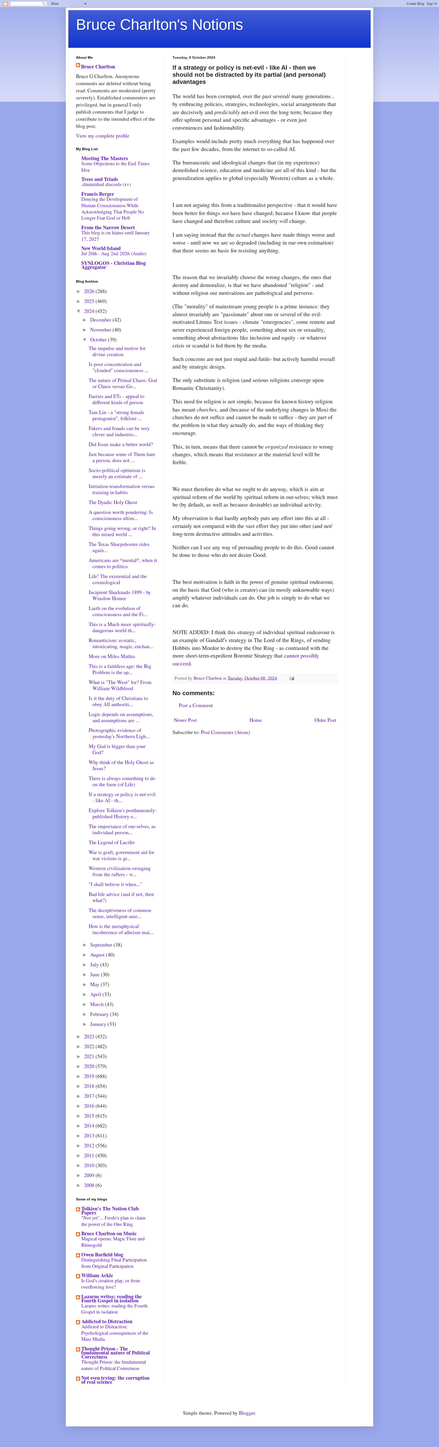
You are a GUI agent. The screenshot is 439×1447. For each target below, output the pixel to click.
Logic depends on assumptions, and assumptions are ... (121, 717)
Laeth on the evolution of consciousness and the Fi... (118, 611)
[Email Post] (291, 678)
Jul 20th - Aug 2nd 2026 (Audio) (113, 253)
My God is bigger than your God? (117, 749)
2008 (90, 1185)
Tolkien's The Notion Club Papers (110, 1210)
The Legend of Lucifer (112, 842)
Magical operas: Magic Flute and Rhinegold (113, 1241)
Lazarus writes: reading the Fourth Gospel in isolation (111, 1298)
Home (255, 720)
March (97, 1004)
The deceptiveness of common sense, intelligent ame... (120, 913)
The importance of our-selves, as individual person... (122, 829)
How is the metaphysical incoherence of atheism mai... (121, 929)
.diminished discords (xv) (106, 184)
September (102, 944)
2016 (90, 1105)
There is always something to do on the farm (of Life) (122, 781)
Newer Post (185, 720)
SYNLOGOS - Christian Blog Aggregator (113, 265)
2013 (90, 1135)
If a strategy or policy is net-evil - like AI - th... (122, 797)
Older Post (325, 720)
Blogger (247, 1412)
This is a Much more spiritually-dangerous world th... (122, 627)
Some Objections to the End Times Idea (115, 166)
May (95, 984)
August (98, 954)
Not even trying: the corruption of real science (115, 1379)
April (96, 994)
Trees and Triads (99, 179)
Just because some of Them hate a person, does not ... (122, 457)
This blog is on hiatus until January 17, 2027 (115, 235)
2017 (90, 1095)
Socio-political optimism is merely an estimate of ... (117, 473)
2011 (90, 1155)
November (101, 329)
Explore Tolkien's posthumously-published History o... (123, 813)
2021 (90, 1056)
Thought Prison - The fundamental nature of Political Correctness (115, 1352)
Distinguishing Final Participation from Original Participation (114, 1262)
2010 (90, 1165)
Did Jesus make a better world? (121, 444)
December (101, 319)
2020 (90, 1066)
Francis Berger (97, 193)
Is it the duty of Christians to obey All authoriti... (118, 701)
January (98, 1023)
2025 (90, 301)
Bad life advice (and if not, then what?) (121, 897)
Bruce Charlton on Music (109, 1233)
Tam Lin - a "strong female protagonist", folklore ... (116, 415)
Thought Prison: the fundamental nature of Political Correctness (113, 1365)
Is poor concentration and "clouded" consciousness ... (118, 367)
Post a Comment (196, 705)
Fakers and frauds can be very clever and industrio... (119, 431)
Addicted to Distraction (106, 1321)
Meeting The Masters (104, 158)
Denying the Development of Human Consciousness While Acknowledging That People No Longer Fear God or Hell (112, 208)
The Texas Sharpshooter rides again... (119, 547)
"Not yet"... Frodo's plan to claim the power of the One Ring (113, 1220)
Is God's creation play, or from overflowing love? (110, 1283)
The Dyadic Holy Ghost (113, 502)
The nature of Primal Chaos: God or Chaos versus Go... (123, 383)
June (95, 974)
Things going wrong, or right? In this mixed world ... (122, 531)
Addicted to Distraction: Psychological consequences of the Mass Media (114, 1332)
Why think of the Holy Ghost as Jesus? (121, 765)
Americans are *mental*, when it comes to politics (123, 563)
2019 (90, 1076)
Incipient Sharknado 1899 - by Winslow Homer (120, 595)
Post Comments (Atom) (225, 732)
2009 (90, 1175)
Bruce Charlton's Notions (159, 24)
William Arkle (97, 1275)
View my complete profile (102, 135)
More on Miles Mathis (112, 656)
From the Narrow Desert (108, 227)
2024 (90, 311)
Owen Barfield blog (102, 1254)
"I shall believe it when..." (115, 884)
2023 (90, 1036)
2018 (90, 1086)
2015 (90, 1115)
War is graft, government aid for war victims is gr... (121, 855)
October (99, 339)
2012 (90, 1145)
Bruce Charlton (98, 66)
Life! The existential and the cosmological (118, 579)
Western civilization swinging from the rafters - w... (120, 871)
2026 (90, 291)
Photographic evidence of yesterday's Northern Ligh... (119, 733)
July (95, 964)
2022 (90, 1046)
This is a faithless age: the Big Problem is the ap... (120, 669)
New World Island (101, 248)
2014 (90, 1125)
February (100, 1014)
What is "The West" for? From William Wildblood (120, 685)
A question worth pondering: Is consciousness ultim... (121, 515)
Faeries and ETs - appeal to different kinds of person (116, 399)
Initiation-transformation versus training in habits (121, 489)
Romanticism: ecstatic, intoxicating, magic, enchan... (121, 643)
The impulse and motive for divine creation (117, 351)
